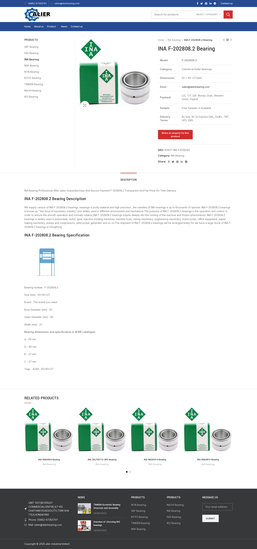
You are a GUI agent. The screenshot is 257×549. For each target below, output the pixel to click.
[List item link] (48, 520)
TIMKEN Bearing (33, 84)
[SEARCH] (228, 14)
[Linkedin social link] (210, 3)
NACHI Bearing (32, 90)
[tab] (128, 178)
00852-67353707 (37, 3)
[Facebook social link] (197, 3)
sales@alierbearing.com (67, 3)
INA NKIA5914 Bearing (155, 459)
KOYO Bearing (32, 77)
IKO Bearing (31, 96)
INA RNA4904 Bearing (49, 459)
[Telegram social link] (215, 3)
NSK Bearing (31, 65)
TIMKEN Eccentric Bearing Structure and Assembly (107, 506)
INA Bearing (174, 39)
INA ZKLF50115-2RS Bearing (102, 459)
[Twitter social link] (201, 3)
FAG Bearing (31, 53)
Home (161, 39)
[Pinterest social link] (206, 3)
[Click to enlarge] (84, 105)
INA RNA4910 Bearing (208, 459)
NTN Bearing (31, 71)
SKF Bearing (31, 46)
